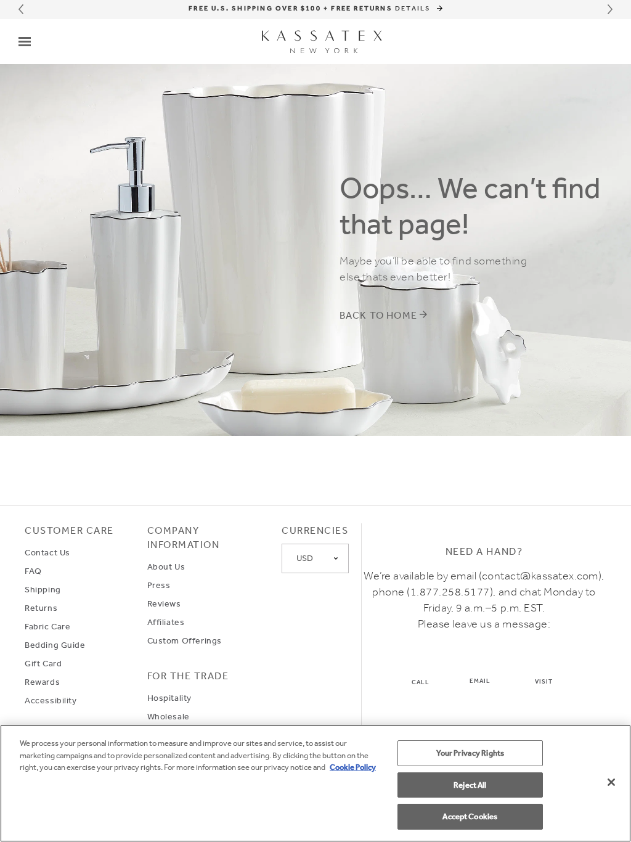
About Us (166, 566)
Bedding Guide (55, 644)
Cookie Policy (353, 767)
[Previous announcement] (20, 9)
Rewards (42, 681)
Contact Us (47, 552)
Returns (41, 607)
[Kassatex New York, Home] (322, 42)
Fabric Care (47, 626)
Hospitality (169, 697)
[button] (24, 41)
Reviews (164, 603)
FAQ (33, 570)
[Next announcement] (610, 9)
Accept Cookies (469, 816)
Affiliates (166, 621)
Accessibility (51, 700)
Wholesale (168, 716)
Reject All (470, 785)
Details (414, 8)
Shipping (43, 589)
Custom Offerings (184, 640)
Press (159, 585)
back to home (378, 315)
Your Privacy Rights (470, 753)
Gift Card (43, 663)
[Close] (611, 782)
